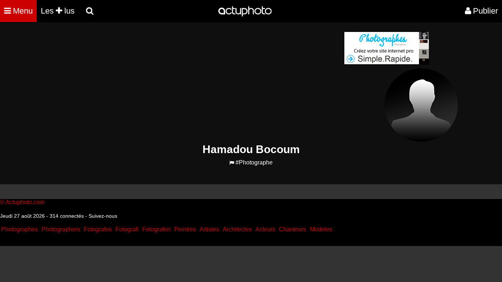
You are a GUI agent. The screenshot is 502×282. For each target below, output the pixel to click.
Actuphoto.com (25, 202)
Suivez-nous (103, 216)
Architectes (237, 229)
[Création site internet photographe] (386, 62)
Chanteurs (292, 229)
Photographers (61, 229)
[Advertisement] (206, 83)
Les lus (58, 10)
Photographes (19, 229)
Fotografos (98, 229)
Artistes (209, 229)
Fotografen (156, 229)
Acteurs (265, 229)
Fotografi (127, 229)
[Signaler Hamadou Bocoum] (231, 163)
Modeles (321, 229)
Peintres (185, 229)
